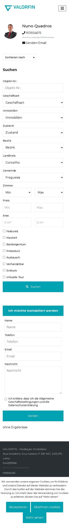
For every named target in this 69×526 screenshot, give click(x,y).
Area (6, 215)
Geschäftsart (11, 95)
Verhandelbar (15, 264)
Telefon (9, 335)
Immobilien (10, 110)
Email (8, 349)
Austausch (13, 257)
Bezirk (7, 140)
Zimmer (8, 185)
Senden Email (36, 43)
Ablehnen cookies (47, 507)
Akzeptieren (18, 507)
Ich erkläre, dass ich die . (31, 402)
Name (8, 320)
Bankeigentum (16, 244)
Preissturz (13, 251)
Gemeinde (9, 170)
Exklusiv (11, 270)
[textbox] (17, 207)
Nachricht (11, 364)
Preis (6, 200)
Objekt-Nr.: (10, 81)
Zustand (8, 125)
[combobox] (17, 207)
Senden (33, 416)
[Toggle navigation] (62, 8)
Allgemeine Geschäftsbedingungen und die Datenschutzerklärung (31, 402)
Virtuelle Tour (15, 277)
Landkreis (9, 155)
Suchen (35, 286)
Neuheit (11, 237)
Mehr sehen (34, 517)
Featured (12, 231)
